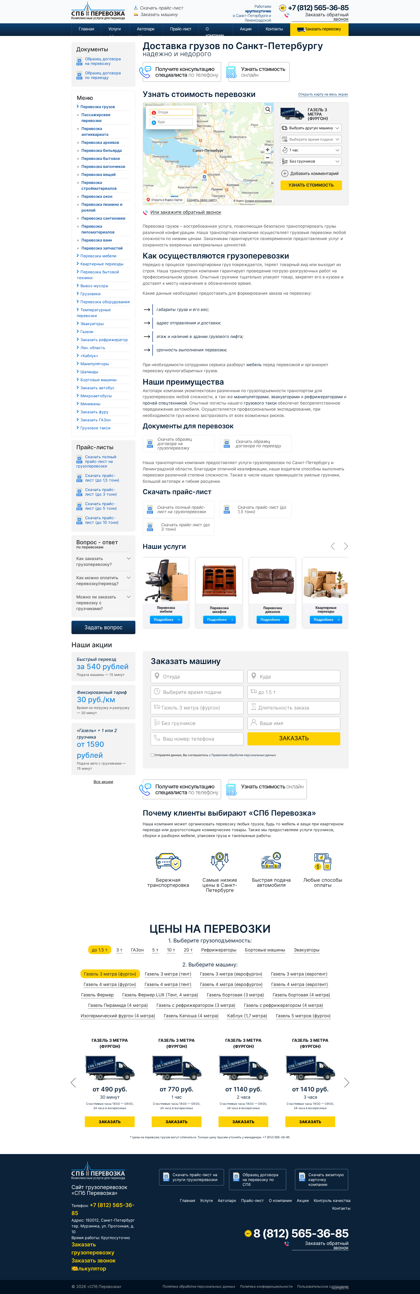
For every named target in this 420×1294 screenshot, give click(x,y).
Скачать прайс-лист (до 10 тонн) (102, 520)
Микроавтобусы (96, 395)
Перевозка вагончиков (103, 166)
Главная (86, 28)
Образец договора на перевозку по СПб (260, 1179)
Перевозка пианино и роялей (101, 207)
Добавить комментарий (314, 173)
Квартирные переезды (101, 263)
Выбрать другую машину (311, 128)
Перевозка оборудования (105, 301)
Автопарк (145, 28)
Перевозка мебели (98, 255)
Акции (245, 28)
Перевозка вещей (98, 174)
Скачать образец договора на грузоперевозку (175, 443)
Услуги (114, 28)
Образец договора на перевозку (103, 61)
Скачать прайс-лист (162, 7)
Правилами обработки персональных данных (243, 755)
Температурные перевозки (94, 312)
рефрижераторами (324, 396)
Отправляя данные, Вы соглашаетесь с (215, 755)
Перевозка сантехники (103, 218)
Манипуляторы (94, 363)
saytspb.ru (340, 1288)
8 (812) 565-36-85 (301, 1233)
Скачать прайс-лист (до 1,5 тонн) (262, 509)
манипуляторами (251, 396)
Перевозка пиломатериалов (97, 229)
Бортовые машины (98, 379)
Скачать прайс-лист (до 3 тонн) (185, 527)
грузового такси (260, 403)
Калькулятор (88, 1268)
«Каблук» (89, 355)
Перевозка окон (96, 196)
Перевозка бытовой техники (98, 274)
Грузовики (90, 293)
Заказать (294, 738)
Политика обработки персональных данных (199, 1286)
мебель (254, 364)
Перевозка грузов (97, 106)
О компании (215, 31)
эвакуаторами (285, 396)
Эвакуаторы (92, 323)
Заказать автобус (97, 387)
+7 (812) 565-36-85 (318, 8)
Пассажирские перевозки (95, 117)
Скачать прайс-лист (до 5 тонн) (101, 506)
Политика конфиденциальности (266, 1286)
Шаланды (89, 371)
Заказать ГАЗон (95, 419)
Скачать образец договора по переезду (258, 443)
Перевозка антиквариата (94, 131)
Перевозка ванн (96, 240)
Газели (86, 331)
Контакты (274, 28)
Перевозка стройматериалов (99, 185)
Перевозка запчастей (102, 248)
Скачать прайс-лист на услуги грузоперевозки (195, 1177)
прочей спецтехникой (165, 403)
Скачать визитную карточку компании (326, 1179)
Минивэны (90, 403)
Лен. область (92, 347)
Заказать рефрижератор (104, 339)
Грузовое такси (95, 427)
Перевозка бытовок (100, 158)
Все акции (103, 781)
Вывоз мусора (94, 285)
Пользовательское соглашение (323, 1286)
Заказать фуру (94, 411)
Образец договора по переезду (103, 75)
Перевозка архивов (100, 142)
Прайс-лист (252, 1200)
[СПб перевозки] (100, 14)
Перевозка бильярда (101, 150)
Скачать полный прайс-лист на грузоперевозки (181, 509)
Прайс (180, 28)
